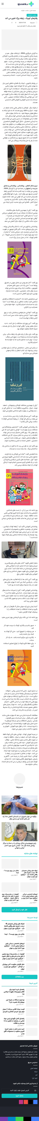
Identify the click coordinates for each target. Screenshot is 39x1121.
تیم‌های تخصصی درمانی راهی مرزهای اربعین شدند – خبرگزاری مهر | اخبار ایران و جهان (29, 897)
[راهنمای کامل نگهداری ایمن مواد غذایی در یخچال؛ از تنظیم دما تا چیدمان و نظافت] (31, 1021)
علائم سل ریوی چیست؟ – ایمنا (11, 872)
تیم (36, 1075)
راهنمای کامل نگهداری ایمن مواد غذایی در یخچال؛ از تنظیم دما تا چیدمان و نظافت (14, 1021)
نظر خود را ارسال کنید (19, 909)
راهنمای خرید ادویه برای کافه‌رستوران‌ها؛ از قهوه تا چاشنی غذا (14, 991)
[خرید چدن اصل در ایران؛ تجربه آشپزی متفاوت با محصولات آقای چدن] (31, 1032)
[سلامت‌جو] (25, 4)
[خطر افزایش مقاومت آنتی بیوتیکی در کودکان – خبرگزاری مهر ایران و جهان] (31, 967)
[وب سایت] (19, 791)
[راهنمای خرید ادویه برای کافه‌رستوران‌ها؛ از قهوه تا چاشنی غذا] (31, 992)
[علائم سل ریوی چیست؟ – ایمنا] (10, 864)
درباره (35, 1072)
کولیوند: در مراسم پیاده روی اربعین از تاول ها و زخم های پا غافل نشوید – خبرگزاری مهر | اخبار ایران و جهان (10, 897)
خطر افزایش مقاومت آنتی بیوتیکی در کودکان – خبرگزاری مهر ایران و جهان (13, 966)
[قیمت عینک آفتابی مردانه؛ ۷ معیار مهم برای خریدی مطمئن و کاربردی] (31, 1012)
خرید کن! (34, 1078)
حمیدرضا (32, 23)
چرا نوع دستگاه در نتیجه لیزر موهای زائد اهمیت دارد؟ (15, 1001)
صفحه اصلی (33, 11)
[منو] (3, 4)
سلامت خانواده (24, 11)
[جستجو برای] (36, 4)
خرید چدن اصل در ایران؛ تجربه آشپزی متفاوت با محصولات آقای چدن (14, 1031)
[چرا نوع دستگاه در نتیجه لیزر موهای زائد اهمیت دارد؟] (31, 1003)
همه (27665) (19, 977)
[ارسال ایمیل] (29, 23)
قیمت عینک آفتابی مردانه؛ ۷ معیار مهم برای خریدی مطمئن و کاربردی (13, 1010)
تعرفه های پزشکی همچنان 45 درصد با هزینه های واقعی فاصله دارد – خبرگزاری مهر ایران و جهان (29, 874)
